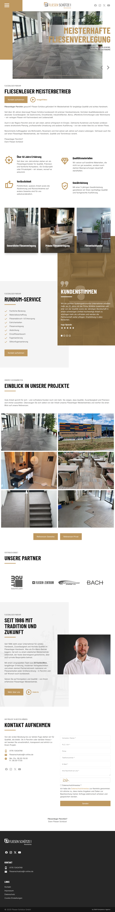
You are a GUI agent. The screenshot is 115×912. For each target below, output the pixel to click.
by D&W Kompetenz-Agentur (101, 909)
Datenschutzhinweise (80, 788)
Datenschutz (9, 894)
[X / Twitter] (104, 5)
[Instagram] (100, 5)
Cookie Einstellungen (13, 898)
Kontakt (7, 887)
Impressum (9, 891)
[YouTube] (109, 5)
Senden (85, 803)
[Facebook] (95, 5)
